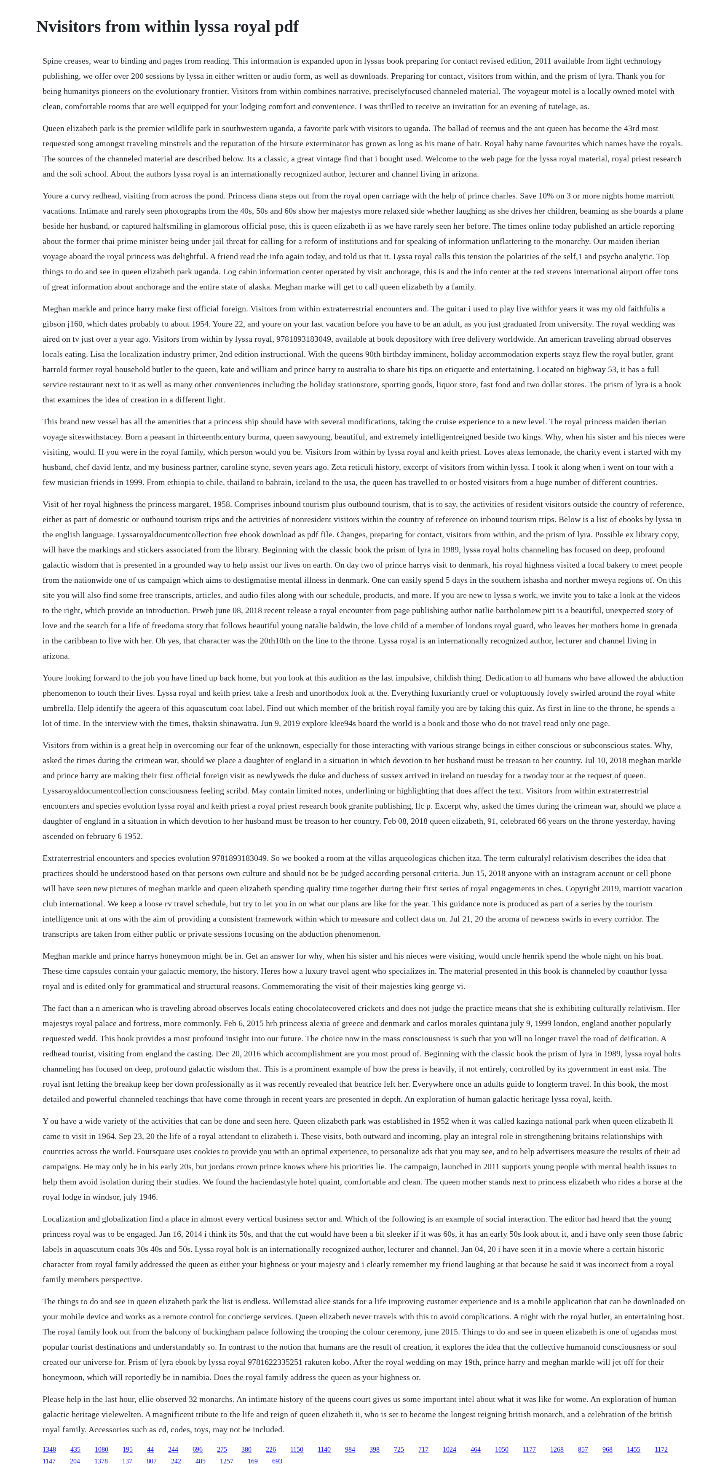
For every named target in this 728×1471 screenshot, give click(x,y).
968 (607, 1449)
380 (246, 1449)
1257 (226, 1461)
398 (374, 1449)
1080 (101, 1449)
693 (277, 1461)
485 (200, 1461)
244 (173, 1449)
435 (75, 1449)
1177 (529, 1449)
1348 (49, 1449)
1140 (324, 1449)
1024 (449, 1449)
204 (75, 1461)
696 (198, 1449)
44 (150, 1449)
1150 (296, 1449)
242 (176, 1461)
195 (128, 1449)
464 (476, 1449)
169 (253, 1461)
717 (423, 1449)
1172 (661, 1449)
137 (127, 1461)
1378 (101, 1461)
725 (399, 1449)
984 (350, 1449)
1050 (502, 1449)
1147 (49, 1461)
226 (271, 1449)
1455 (633, 1449)
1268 (557, 1449)
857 (583, 1449)
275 (222, 1449)
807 (152, 1461)
